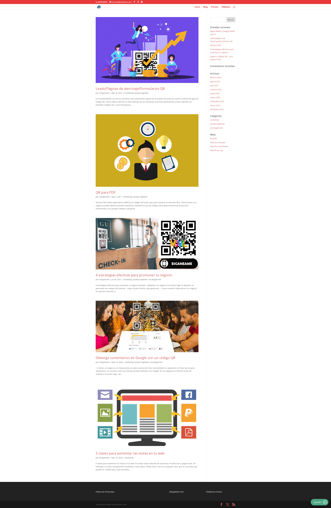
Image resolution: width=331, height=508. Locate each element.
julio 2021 (214, 85)
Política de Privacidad (105, 492)
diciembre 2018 (217, 109)
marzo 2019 (215, 105)
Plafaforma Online (214, 492)
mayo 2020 (214, 93)
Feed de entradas (217, 142)
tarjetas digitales (141, 93)
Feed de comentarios (219, 146)
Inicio (197, 7)
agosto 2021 (215, 81)
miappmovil (104, 93)
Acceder (213, 138)
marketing (128, 93)
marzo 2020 (215, 97)
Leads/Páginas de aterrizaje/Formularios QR (130, 88)
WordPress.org (216, 150)
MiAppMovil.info (176, 492)
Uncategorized (154, 279)
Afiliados (226, 7)
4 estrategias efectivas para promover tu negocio (134, 275)
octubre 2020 (215, 89)
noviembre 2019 (217, 101)
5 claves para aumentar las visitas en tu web (130, 453)
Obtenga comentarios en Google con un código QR (135, 357)
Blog (205, 7)
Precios (214, 7)
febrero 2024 (215, 77)
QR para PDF (105, 192)
